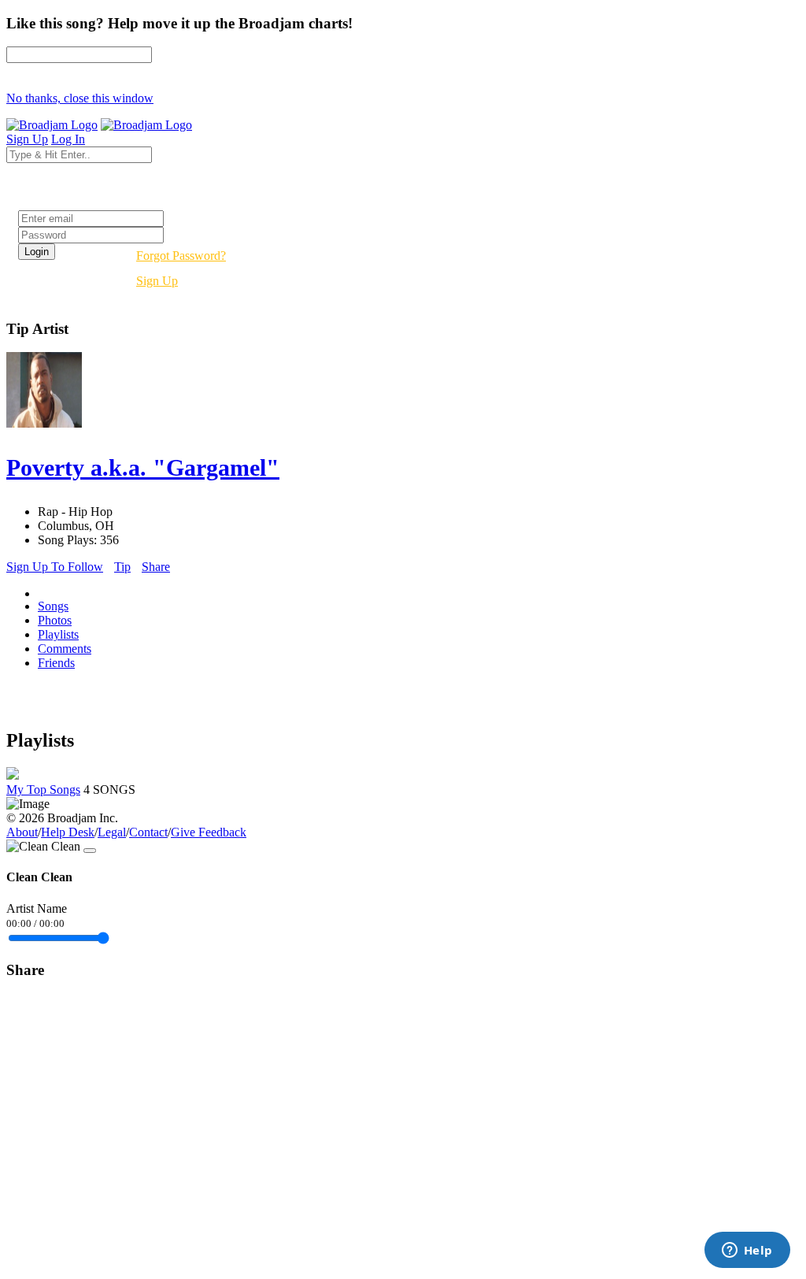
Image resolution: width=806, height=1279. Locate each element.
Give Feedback (208, 832)
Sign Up (157, 280)
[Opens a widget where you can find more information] (747, 1251)
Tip (122, 566)
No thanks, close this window (79, 98)
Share (156, 566)
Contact (148, 832)
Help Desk (67, 832)
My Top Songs (43, 789)
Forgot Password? (181, 255)
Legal (112, 832)
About (22, 832)
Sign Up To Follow (54, 566)
